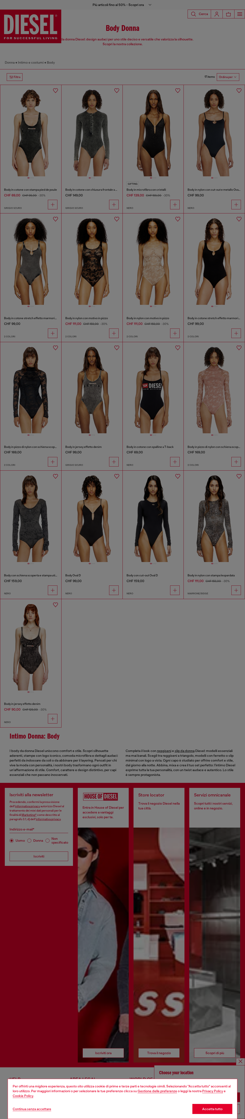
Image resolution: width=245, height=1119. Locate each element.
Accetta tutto (212, 1109)
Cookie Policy (23, 1096)
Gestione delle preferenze (157, 1091)
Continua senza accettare (32, 1109)
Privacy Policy (212, 1091)
